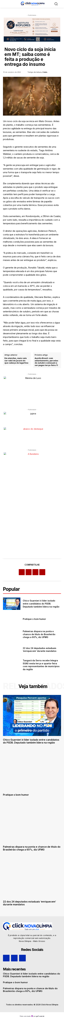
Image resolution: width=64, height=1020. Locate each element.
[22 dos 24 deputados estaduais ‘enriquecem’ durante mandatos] (11, 649)
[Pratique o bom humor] (11, 619)
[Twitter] (29, 572)
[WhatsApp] (42, 572)
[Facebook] (22, 572)
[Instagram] (14, 958)
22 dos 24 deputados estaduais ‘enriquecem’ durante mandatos (39, 649)
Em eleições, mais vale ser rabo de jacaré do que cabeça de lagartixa (16, 360)
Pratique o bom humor (34, 619)
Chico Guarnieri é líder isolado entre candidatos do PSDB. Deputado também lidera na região (41, 603)
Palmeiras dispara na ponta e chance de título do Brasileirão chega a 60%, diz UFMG (39, 634)
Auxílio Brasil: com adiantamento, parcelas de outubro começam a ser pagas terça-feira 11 (46, 361)
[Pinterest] (35, 572)
